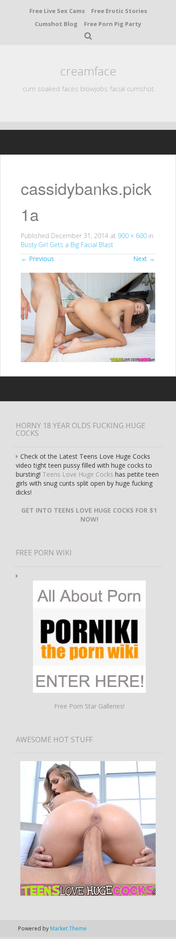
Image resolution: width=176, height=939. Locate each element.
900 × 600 (132, 235)
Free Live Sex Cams (57, 11)
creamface (88, 71)
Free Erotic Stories (119, 11)
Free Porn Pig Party (112, 24)
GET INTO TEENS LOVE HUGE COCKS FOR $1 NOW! (89, 514)
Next (144, 258)
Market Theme (68, 928)
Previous (37, 258)
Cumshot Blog (56, 24)
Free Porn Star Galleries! (89, 706)
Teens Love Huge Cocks (77, 474)
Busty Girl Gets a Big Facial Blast (67, 244)
